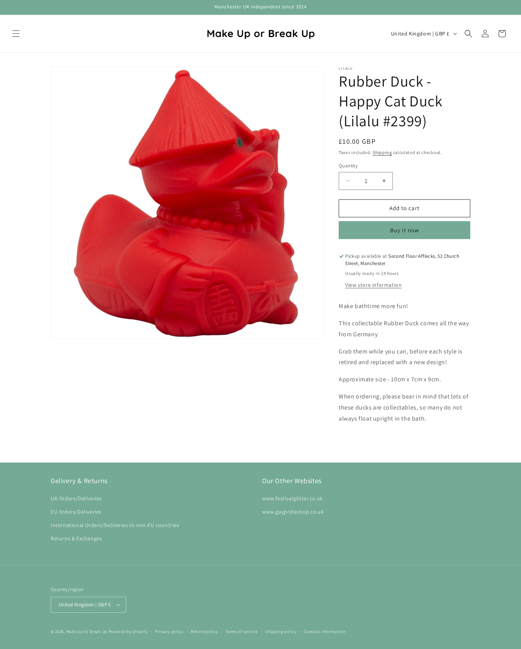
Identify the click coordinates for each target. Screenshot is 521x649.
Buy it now (404, 230)
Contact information (324, 631)
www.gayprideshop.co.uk (293, 511)
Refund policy (204, 631)
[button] (16, 33)
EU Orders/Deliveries (76, 511)
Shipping (382, 152)
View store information (373, 284)
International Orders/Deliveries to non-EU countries (115, 525)
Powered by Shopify (128, 631)
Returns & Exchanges (76, 538)
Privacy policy (169, 631)
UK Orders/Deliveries (76, 498)
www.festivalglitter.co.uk (292, 498)
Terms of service (241, 631)
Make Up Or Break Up (87, 631)
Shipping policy (281, 631)
